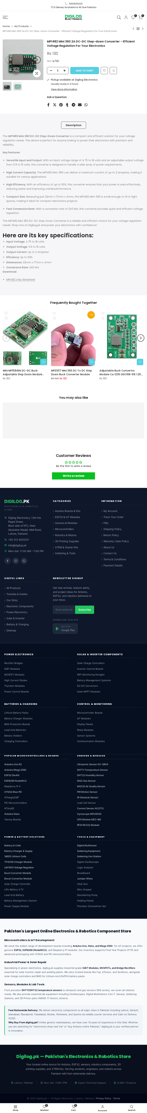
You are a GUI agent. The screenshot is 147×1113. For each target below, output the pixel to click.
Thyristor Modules (14, 685)
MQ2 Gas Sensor (86, 780)
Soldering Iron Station (89, 856)
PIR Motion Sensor (87, 791)
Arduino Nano (12, 813)
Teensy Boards (12, 819)
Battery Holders (13, 735)
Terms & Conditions (114, 559)
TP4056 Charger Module (18, 861)
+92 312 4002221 (18, 539)
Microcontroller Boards (90, 712)
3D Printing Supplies (67, 541)
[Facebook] (7, 561)
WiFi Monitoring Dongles (91, 674)
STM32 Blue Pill (13, 791)
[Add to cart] (43, 362)
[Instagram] (16, 561)
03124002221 (75, 3)
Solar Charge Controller (17, 883)
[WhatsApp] (24, 561)
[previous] (9, 59)
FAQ (105, 522)
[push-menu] (5, 17)
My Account (110, 510)
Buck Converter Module (17, 873)
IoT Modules (84, 718)
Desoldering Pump (87, 895)
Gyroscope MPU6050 (89, 813)
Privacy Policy (103, 1098)
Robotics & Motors (65, 535)
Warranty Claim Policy (116, 541)
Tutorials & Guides (16, 594)
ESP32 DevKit (11, 775)
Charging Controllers (15, 741)
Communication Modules (91, 741)
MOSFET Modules (14, 674)
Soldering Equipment (88, 851)
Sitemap (11, 630)
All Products (13, 587)
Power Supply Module (16, 906)
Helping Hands (85, 900)
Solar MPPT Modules (88, 691)
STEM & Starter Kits (66, 547)
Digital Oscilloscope (88, 861)
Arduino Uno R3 (13, 764)
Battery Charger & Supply (18, 851)
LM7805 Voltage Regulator (19, 867)
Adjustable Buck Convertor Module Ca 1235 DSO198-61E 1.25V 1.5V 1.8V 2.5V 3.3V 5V (121, 372)
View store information (64, 89)
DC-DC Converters (87, 685)
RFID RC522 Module (88, 825)
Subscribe (84, 609)
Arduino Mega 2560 (15, 769)
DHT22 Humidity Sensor (90, 775)
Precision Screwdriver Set (91, 906)
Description (73, 125)
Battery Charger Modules (18, 718)
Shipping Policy (112, 529)
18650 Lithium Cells (15, 856)
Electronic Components (20, 606)
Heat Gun (82, 883)
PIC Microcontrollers (15, 802)
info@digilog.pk (17, 545)
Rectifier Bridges (13, 663)
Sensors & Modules (66, 522)
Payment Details (112, 565)
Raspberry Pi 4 (12, 786)
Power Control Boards (16, 691)
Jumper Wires (85, 878)
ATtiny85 (9, 808)
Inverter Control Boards (90, 668)
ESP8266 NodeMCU (15, 780)
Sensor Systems (86, 735)
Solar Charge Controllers (91, 663)
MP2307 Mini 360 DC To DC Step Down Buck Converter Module (71, 372)
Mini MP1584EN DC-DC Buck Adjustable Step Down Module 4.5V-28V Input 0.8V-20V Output (24, 372)
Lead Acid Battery (14, 895)
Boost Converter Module (18, 878)
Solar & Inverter (15, 618)
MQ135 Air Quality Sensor (91, 786)
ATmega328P (11, 797)
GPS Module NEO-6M (89, 819)
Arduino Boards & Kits (67, 510)
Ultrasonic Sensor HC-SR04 (92, 764)
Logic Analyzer (85, 867)
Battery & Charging (17, 624)
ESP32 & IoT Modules (67, 517)
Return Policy (111, 535)
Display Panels (85, 724)
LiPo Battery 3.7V (13, 889)
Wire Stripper (84, 889)
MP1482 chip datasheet (20, 279)
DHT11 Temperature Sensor (92, 769)
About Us (108, 547)
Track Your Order (113, 517)
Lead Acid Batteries (15, 729)
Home (6, 26)
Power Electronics (16, 612)
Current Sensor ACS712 (90, 808)
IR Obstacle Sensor (87, 797)
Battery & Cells (12, 845)
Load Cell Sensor (86, 802)
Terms (116, 1098)
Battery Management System (20, 900)
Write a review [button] (73, 476)
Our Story (12, 600)
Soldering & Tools (65, 553)
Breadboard (83, 873)
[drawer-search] (119, 17)
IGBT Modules (12, 668)
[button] (113, 70)
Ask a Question (57, 97)
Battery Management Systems (94, 680)
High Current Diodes (15, 680)
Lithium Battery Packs (16, 712)
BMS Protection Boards (17, 724)
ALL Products (21, 26)
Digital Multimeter (87, 845)
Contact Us (110, 553)
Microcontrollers (64, 529)
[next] (37, 59)
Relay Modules (85, 729)
